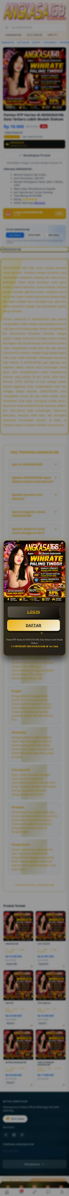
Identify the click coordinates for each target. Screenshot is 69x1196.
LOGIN (33, 612)
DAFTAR (33, 625)
